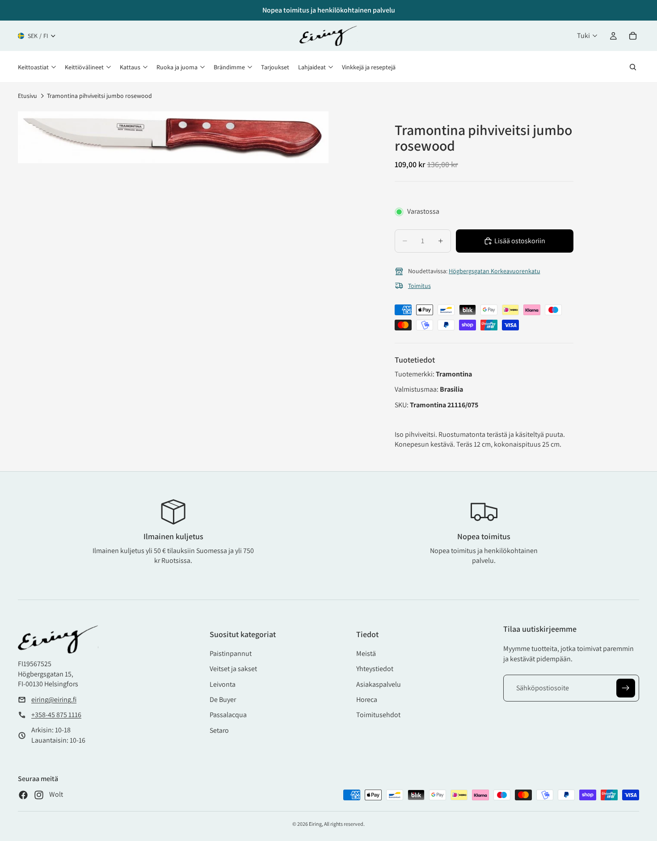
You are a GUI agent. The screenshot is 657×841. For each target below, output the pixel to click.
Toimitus (419, 286)
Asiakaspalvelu (378, 684)
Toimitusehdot (378, 714)
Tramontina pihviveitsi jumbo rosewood (99, 96)
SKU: (402, 405)
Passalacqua (228, 714)
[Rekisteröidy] (625, 688)
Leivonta (223, 684)
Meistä (366, 653)
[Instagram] (39, 795)
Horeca (366, 699)
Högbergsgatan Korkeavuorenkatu (494, 271)
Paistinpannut (231, 653)
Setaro (219, 730)
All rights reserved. (344, 823)
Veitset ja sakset (233, 668)
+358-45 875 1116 (56, 714)
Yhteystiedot (374, 668)
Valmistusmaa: (417, 389)
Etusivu (27, 96)
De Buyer (223, 699)
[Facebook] (23, 795)
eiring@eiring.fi (53, 699)
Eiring (315, 823)
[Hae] (633, 67)
